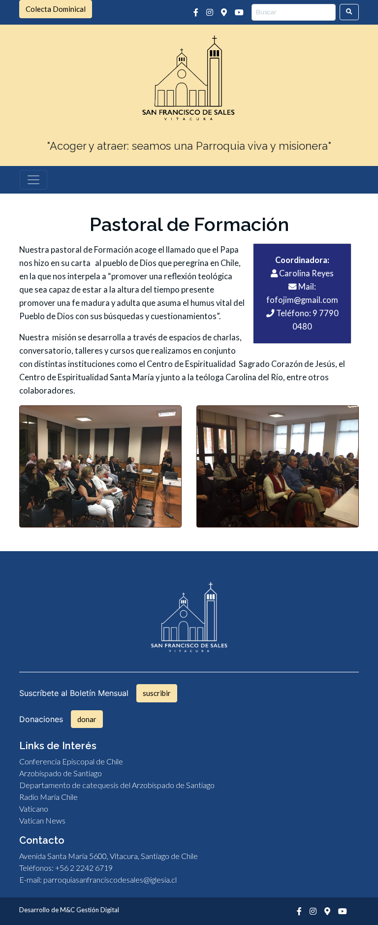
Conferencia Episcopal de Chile (71, 761)
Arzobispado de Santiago (60, 773)
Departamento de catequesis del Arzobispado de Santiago (117, 785)
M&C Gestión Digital (89, 910)
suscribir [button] (157, 693)
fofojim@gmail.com (302, 300)
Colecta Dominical (56, 8)
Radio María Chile (48, 796)
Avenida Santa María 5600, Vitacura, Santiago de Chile (108, 855)
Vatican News (42, 820)
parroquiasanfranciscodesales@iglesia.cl (110, 879)
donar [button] (86, 719)
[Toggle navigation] (33, 180)
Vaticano (33, 808)
